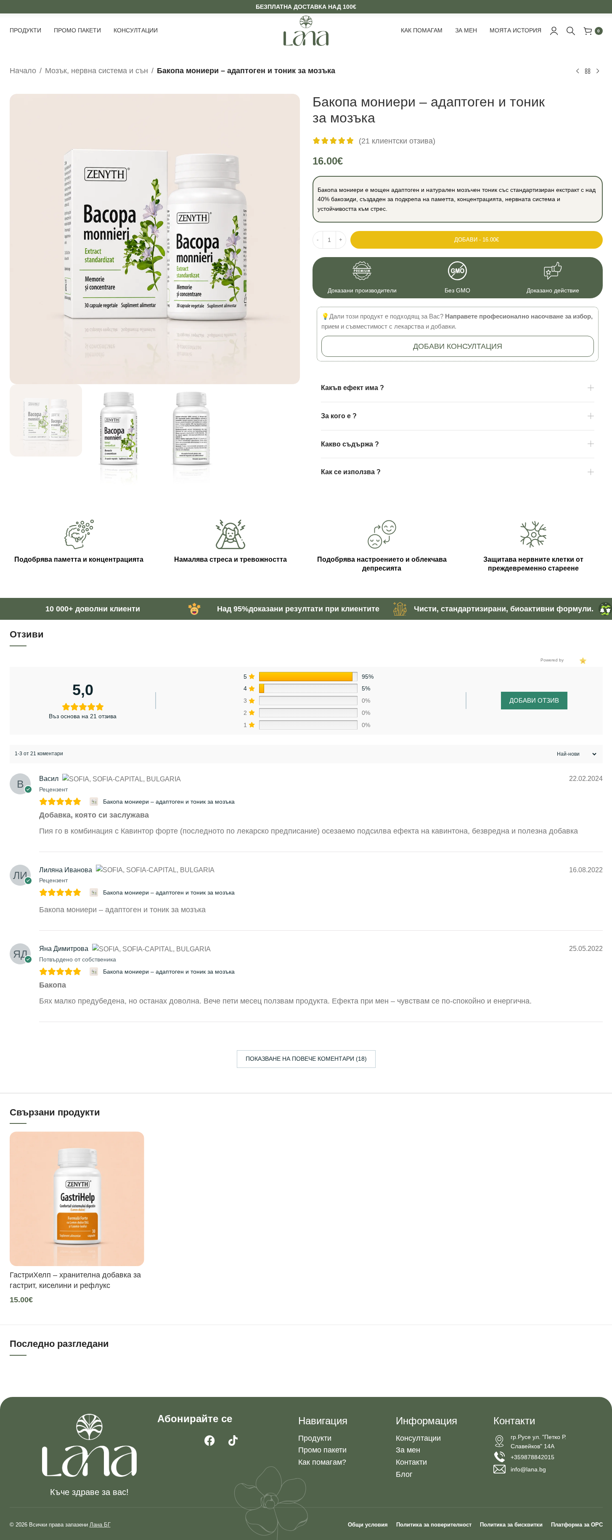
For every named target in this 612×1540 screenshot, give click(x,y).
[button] (457, 346)
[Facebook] (209, 1440)
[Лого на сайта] (306, 30)
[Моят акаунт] (554, 30)
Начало (23, 70)
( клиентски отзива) (397, 140)
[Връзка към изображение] (89, 1445)
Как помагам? (322, 1462)
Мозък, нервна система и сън (96, 70)
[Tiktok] (233, 1440)
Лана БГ (100, 1524)
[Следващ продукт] (598, 71)
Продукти (314, 1438)
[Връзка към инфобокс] (362, 277)
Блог (404, 1474)
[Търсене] (570, 30)
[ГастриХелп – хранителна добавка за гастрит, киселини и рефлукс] (77, 1198)
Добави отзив (534, 700)
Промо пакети (322, 1450)
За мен (408, 1450)
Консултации (418, 1438)
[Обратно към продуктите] (588, 71)
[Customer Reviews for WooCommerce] (582, 660)
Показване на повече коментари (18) (306, 1058)
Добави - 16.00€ (476, 239)
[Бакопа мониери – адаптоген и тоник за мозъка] (95, 801)
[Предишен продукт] (577, 71)
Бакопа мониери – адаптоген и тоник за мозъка (169, 801)
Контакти (411, 1462)
